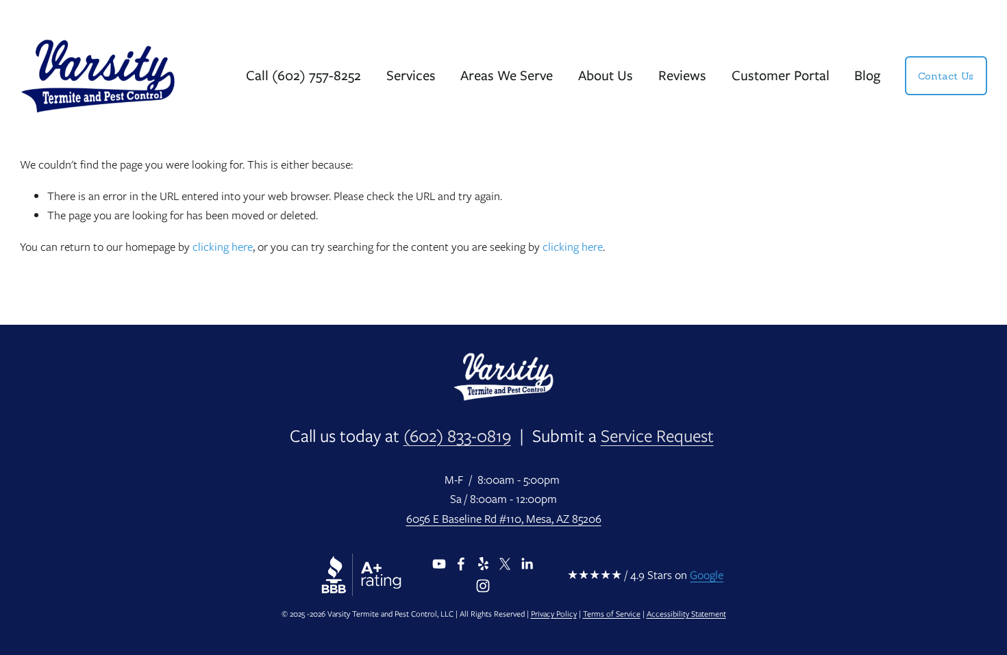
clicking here (222, 246)
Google (706, 575)
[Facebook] (461, 564)
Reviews (682, 75)
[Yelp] (483, 564)
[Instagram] (483, 586)
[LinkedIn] (527, 564)
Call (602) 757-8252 (303, 75)
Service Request (657, 435)
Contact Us (946, 76)
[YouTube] (439, 564)
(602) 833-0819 (457, 435)
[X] (505, 564)
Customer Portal (781, 75)
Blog (867, 75)
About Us (605, 75)
